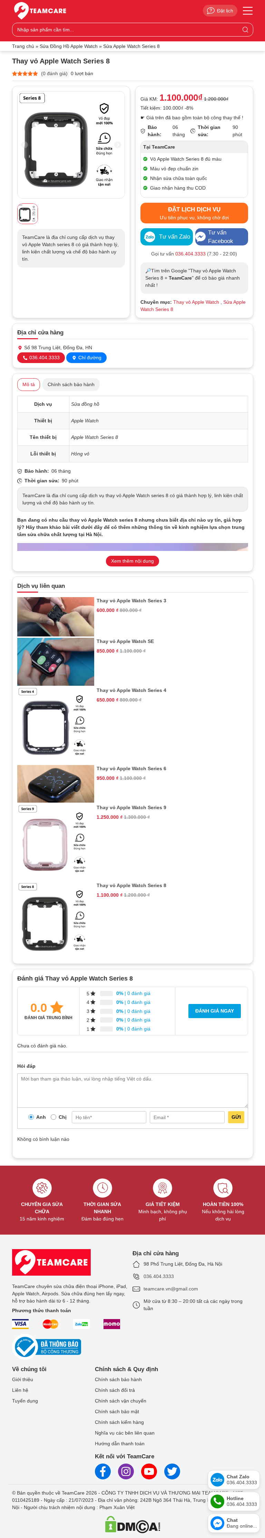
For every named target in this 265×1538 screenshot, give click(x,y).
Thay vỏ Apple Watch (196, 302)
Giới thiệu (22, 1379)
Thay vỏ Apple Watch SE (125, 641)
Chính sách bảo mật (117, 1411)
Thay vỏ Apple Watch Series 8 (131, 885)
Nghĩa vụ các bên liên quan (125, 1433)
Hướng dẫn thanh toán (120, 1443)
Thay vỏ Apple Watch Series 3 (131, 600)
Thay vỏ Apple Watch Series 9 (131, 807)
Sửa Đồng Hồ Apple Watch (69, 46)
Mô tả (28, 384)
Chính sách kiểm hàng (119, 1422)
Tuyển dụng (25, 1401)
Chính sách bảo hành (71, 384)
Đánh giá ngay (214, 1011)
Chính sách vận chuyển (120, 1401)
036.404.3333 (44, 357)
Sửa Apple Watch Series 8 (131, 46)
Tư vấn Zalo (174, 236)
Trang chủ (23, 46)
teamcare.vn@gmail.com (171, 1288)
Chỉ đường (89, 357)
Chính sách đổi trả (115, 1390)
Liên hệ (20, 1390)
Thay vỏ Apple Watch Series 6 (131, 768)
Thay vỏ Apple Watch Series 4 (131, 690)
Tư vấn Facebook (220, 237)
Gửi (236, 1117)
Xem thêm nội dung (132, 561)
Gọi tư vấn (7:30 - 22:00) (194, 254)
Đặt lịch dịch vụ (194, 213)
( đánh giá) (54, 73)
